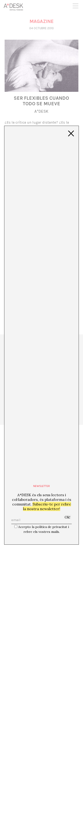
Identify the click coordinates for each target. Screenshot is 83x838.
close (71, 134)
